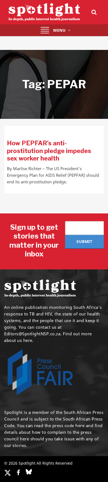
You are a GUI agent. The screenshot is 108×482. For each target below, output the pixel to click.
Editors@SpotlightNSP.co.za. (33, 333)
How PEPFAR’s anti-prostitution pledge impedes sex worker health (49, 151)
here (79, 425)
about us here (18, 340)
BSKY (29, 472)
